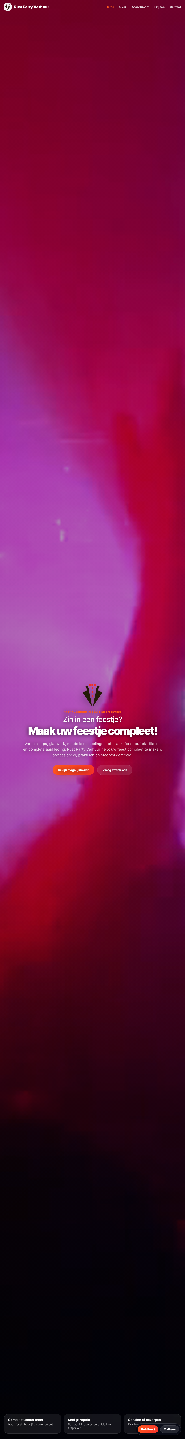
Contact (175, 7)
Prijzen (159, 7)
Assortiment (140, 7)
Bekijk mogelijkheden (73, 770)
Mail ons (170, 1429)
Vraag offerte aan (114, 770)
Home (110, 7)
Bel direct (148, 1429)
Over (122, 7)
